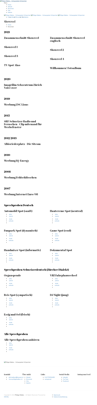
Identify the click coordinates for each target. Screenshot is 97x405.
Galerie (10, 12)
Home (9, 5)
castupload (48, 379)
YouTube (65, 379)
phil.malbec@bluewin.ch (16, 377)
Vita (9, 10)
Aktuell (10, 7)
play (10, 214)
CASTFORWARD (50, 377)
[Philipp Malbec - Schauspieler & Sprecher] (13, 1)
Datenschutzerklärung (60, 397)
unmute (11, 221)
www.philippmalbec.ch (15, 379)
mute (10, 219)
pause (11, 216)
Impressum (57, 395)
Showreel (11, 8)
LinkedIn (65, 377)
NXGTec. (6, 397)
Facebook (66, 381)
